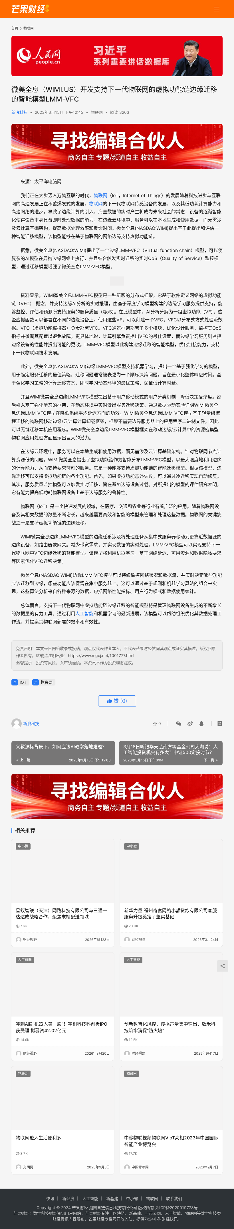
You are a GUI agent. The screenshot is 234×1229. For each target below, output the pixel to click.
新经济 (68, 1198)
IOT (23, 682)
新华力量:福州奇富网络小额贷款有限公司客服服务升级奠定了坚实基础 (170, 914)
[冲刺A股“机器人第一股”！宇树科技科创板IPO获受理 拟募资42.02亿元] (62, 985)
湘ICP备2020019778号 (176, 1207)
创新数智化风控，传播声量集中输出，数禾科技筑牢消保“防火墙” (169, 1027)
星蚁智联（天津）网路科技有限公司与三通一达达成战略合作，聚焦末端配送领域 (61, 914)
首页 (14, 28)
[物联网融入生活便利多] (62, 1098)
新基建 (112, 1198)
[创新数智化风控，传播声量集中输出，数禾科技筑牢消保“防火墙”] (171, 985)
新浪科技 (19, 112)
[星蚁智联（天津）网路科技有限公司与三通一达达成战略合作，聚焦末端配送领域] (62, 871)
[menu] (217, 9)
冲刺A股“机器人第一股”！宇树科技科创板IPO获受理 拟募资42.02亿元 (61, 1027)
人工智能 (84, 613)
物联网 (97, 112)
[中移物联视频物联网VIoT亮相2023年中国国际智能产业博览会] (171, 1098)
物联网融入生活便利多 (38, 1138)
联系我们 (174, 1198)
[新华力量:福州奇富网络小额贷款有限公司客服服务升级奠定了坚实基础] (171, 871)
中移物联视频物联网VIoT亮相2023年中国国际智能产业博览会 (171, 1141)
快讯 (50, 1198)
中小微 (23, 846)
